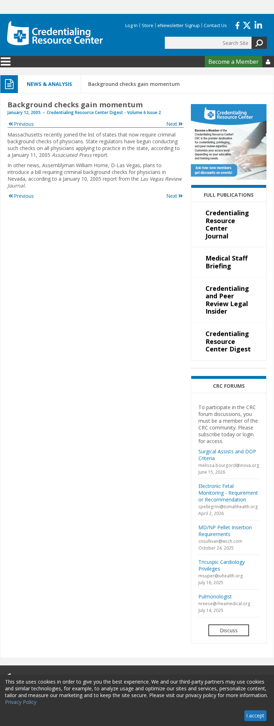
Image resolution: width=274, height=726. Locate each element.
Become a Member (233, 62)
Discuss (229, 630)
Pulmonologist (215, 596)
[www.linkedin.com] (258, 25)
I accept (255, 715)
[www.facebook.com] (237, 25)
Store (147, 25)
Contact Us (215, 25)
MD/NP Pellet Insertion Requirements (225, 530)
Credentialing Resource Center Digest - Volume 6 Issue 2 (104, 112)
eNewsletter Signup (178, 25)
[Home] (55, 33)
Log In (131, 25)
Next (171, 123)
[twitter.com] (247, 25)
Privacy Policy (20, 702)
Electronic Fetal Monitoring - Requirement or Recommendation (228, 493)
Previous (24, 123)
